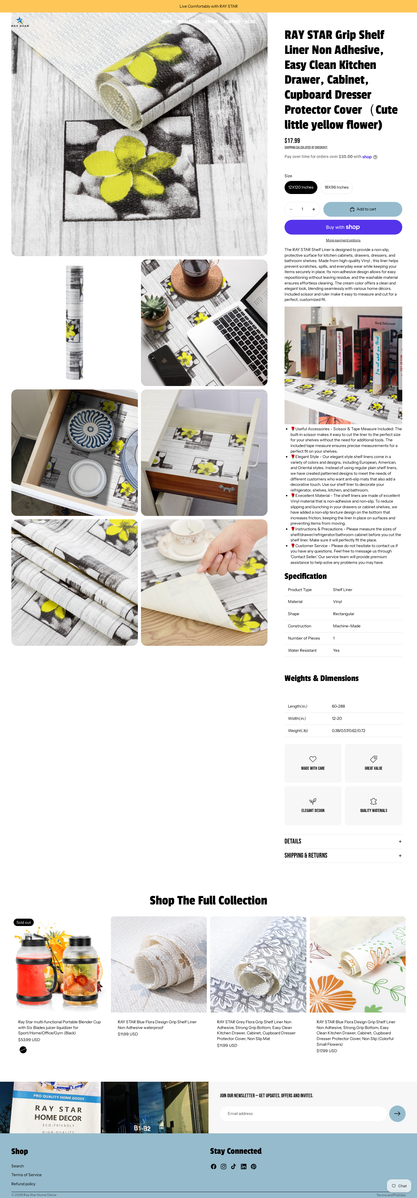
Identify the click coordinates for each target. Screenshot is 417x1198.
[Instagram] (223, 1166)
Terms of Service (26, 1174)
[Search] (377, 22)
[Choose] (198, 1004)
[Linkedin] (243, 1166)
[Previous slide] (19, 964)
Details (293, 841)
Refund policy (23, 1183)
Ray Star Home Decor (40, 1195)
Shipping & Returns (306, 855)
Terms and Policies (391, 1195)
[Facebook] (213, 1166)
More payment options (343, 240)
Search (17, 1166)
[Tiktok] (233, 1166)
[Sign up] (397, 1114)
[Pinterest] (253, 1166)
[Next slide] (99, 964)
